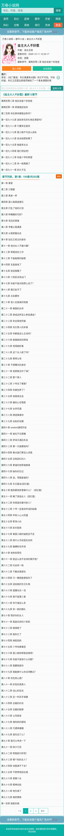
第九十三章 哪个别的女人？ (14, 759)
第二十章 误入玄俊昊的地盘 (14, 302)
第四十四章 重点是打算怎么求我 (16, 452)
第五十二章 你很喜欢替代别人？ (16, 502)
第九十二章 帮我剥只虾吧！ (14, 753)
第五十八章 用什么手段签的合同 (16, 540)
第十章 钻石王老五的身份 (13, 239)
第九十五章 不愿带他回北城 (14, 771)
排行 (37, 25)
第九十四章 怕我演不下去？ (14, 765)
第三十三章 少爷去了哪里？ (14, 383)
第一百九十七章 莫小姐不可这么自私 (19, 132)
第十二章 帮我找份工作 (12, 251)
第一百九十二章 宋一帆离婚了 (15, 163)
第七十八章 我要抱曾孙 (12, 665)
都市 (37, 19)
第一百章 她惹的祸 (10, 803)
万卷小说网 (10, 5)
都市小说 (20, 38)
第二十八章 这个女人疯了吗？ (15, 352)
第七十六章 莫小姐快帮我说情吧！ (17, 652)
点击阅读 (47, 68)
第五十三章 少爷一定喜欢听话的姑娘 (19, 508)
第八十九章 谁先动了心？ (13, 734)
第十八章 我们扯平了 (11, 289)
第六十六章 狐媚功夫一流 (13, 590)
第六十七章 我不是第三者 (13, 596)
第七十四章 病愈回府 (11, 640)
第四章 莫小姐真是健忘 (12, 201)
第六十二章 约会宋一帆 (12, 565)
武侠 (26, 19)
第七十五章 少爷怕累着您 (13, 646)
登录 (58, 25)
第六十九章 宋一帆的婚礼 (13, 609)
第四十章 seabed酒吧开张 (14, 427)
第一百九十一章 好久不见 (13, 169)
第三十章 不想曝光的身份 (13, 364)
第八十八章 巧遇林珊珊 (12, 728)
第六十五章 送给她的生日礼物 (15, 584)
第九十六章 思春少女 (11, 778)
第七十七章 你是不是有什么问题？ (17, 659)
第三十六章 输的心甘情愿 (13, 402)
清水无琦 (28, 50)
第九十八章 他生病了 (11, 790)
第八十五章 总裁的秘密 (12, 709)
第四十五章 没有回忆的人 (13, 458)
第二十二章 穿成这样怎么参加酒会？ (19, 314)
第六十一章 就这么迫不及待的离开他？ (20, 558)
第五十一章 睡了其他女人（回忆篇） (19, 496)
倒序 (59, 176)
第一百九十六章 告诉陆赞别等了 (16, 138)
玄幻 (16, 19)
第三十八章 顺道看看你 (12, 414)
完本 (47, 25)
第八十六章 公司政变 (11, 715)
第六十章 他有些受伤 (11, 552)
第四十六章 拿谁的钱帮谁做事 (15, 464)
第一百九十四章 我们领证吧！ (15, 150)
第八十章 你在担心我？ (12, 678)
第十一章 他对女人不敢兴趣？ (15, 245)
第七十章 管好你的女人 (12, 615)
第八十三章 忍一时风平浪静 (14, 696)
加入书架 (16, 68)
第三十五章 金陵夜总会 (12, 396)
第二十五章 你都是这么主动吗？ (16, 333)
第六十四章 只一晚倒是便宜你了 (16, 577)
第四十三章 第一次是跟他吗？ (15, 446)
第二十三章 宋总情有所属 (13, 320)
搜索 (58, 10)
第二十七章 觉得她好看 (12, 345)
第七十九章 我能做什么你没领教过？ (19, 671)
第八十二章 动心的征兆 (12, 690)
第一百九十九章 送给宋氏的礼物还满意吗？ (22, 119)
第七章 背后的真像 (10, 220)
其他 (26, 25)
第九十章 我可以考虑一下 (13, 740)
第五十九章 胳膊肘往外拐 (13, 546)
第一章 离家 (7, 183)
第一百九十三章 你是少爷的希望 (16, 157)
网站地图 (32, 831)
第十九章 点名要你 (10, 295)
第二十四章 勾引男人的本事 (14, 327)
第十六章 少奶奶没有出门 (13, 277)
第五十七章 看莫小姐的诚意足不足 (17, 533)
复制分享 (57, 88)
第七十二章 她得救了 (11, 627)
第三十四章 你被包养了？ (13, 389)
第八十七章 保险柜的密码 (13, 721)
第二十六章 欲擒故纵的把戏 (14, 339)
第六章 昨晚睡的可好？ (12, 214)
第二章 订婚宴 (8, 189)
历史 (47, 19)
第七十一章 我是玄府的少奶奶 (15, 621)
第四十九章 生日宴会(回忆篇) (15, 483)
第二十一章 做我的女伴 (12, 308)
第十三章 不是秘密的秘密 (13, 258)
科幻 (5, 25)
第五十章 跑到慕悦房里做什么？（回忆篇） (22, 490)
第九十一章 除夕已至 (11, 746)
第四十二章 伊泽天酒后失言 (14, 439)
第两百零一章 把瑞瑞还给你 (14, 107)
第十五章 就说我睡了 (11, 270)
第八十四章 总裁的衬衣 (12, 703)
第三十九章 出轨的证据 (12, 421)
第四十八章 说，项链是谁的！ (15, 477)
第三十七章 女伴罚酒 (11, 408)
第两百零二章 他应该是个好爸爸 (43, 61)
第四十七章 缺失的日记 (12, 471)
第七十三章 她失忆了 (11, 634)
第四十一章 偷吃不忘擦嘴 (13, 433)
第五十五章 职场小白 (11, 521)
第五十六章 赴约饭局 (11, 527)
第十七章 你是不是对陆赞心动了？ (17, 283)
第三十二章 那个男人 (11, 377)
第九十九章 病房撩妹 (11, 797)
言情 (16, 25)
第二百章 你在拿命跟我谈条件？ (16, 113)
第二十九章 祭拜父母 (11, 358)
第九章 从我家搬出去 (11, 233)
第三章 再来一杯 (9, 195)
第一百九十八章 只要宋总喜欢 (15, 125)
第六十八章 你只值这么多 (13, 602)
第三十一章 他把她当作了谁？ (15, 370)
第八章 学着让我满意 (11, 226)
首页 (5, 19)
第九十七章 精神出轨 (11, 784)
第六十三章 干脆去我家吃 (13, 571)
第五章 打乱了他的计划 (12, 208)
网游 (58, 19)
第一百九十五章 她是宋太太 (14, 144)
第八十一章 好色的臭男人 (13, 684)
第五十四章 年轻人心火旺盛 (14, 515)
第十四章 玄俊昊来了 (11, 264)
